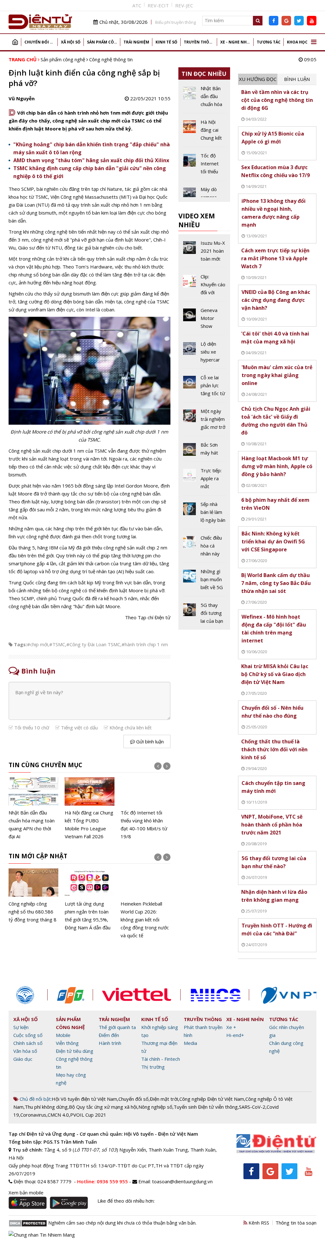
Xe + (231, 1027)
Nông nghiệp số (155, 1107)
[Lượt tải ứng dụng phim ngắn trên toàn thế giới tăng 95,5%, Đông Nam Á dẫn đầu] (90, 900)
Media (190, 1043)
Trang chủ (15, 42)
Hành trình (110, 1043)
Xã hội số (71, 42)
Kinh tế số (166, 42)
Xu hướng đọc (257, 79)
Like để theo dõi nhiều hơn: (126, 1201)
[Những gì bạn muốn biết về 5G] (204, 582)
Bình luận (297, 79)
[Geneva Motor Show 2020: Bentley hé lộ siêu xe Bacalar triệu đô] (204, 320)
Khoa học (297, 42)
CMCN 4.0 (58, 1115)
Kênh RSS (258, 1222)
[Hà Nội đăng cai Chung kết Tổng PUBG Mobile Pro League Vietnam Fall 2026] (90, 808)
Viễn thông (67, 1043)
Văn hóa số (25, 1051)
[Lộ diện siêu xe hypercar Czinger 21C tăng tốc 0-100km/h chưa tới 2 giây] (204, 354)
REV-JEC (184, 5)
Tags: (20, 644)
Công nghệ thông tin (111, 59)
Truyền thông (199, 42)
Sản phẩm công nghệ (103, 42)
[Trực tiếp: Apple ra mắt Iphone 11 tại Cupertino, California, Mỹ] (204, 481)
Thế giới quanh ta (117, 1027)
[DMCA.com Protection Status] (28, 1222)
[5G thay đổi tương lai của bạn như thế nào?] (204, 613)
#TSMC (57, 644)
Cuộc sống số (28, 1035)
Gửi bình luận (149, 741)
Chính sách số (28, 1043)
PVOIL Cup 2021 (88, 1115)
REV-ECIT (158, 5)
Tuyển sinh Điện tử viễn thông (206, 1107)
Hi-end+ (235, 1035)
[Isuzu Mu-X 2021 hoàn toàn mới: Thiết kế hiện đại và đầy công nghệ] (204, 253)
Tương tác (269, 42)
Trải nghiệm (136, 42)
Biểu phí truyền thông (175, 22)
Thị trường (153, 1067)
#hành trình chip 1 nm (145, 644)
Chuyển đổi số (39, 42)
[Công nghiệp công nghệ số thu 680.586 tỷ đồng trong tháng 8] (33, 896)
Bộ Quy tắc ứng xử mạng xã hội (103, 1107)
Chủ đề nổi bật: (35, 1099)
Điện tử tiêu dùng (74, 1051)
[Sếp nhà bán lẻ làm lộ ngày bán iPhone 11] (204, 514)
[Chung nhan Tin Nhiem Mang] (42, 1234)
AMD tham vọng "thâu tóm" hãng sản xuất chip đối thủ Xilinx (91, 160)
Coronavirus (33, 1115)
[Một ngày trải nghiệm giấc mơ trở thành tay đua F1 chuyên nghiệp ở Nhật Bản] (204, 421)
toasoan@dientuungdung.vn (182, 1181)
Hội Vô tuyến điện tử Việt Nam (84, 1099)
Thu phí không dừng (46, 1107)
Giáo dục (22, 1059)
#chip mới (37, 644)
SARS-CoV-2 (252, 1107)
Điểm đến (109, 1035)
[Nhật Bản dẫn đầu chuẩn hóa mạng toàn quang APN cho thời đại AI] (33, 808)
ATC (136, 5)
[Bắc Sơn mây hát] (204, 451)
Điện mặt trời (164, 1099)
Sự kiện (21, 1027)
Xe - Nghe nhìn (235, 42)
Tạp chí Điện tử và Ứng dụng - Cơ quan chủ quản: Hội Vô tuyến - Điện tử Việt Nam (103, 1134)
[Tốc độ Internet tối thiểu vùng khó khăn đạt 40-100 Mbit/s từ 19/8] (145, 808)
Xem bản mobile (26, 1192)
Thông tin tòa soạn (295, 1222)
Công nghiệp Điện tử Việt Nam (211, 1099)
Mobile (63, 1035)
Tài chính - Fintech (160, 1059)
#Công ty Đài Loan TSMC (93, 644)
